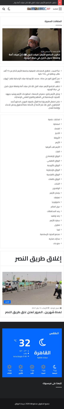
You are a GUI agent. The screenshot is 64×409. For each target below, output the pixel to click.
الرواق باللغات (54, 179)
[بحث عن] (3, 10)
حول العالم (55, 206)
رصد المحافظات (53, 211)
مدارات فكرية (54, 238)
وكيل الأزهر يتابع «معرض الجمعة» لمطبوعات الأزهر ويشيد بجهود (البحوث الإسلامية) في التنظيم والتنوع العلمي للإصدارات (33, 95)
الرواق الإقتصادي (53, 156)
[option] (32, 44)
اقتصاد (57, 128)
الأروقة (57, 137)
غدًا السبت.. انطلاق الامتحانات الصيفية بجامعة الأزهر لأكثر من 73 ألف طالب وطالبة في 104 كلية (31, 72)
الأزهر (57, 142)
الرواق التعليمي (53, 160)
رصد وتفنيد (55, 215)
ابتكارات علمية (54, 119)
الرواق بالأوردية (53, 165)
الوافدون (56, 188)
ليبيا (58, 229)
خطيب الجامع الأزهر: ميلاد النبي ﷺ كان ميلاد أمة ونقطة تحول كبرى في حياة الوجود (34, 56)
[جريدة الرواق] (39, 8)
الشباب (57, 183)
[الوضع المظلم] (8, 10)
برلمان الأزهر (55, 193)
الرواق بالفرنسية (53, 174)
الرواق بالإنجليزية (53, 170)
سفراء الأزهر (55, 220)
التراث (58, 151)
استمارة (56, 124)
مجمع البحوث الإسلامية (50, 234)
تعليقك (57, 197)
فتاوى (57, 225)
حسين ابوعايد (54, 308)
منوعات (56, 243)
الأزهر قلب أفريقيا (53, 147)
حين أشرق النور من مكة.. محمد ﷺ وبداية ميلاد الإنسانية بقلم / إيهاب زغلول (31, 80)
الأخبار (57, 133)
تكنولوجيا (56, 202)
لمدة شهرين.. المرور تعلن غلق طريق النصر (33, 312)
